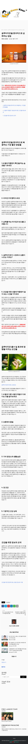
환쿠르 (3, 667)
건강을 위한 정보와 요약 (10, 115)
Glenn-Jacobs (5, 38)
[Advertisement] (15, 25)
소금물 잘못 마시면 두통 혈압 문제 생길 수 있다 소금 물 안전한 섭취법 (17, 649)
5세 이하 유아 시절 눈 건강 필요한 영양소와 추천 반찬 (17, 637)
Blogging (17, 741)
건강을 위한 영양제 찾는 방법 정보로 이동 (12, 582)
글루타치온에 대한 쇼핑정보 (9, 385)
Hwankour (11, 740)
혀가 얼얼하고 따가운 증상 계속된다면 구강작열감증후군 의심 (17, 643)
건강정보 (5, 29)
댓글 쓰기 (4, 662)
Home (14, 738)
